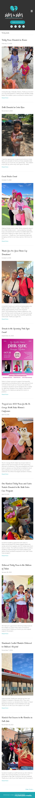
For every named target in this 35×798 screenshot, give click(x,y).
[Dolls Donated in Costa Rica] (17, 135)
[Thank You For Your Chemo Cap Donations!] (17, 282)
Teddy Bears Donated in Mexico (14, 40)
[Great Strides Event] (17, 204)
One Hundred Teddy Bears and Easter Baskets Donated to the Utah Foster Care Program (17, 487)
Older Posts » (29, 789)
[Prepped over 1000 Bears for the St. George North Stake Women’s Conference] (17, 438)
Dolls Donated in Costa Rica (13, 107)
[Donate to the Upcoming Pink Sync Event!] (17, 358)
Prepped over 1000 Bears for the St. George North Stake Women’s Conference (16, 408)
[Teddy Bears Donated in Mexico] (17, 67)
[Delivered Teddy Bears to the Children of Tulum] (17, 599)
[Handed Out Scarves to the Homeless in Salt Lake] (17, 748)
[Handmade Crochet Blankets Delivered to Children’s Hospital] (17, 674)
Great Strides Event (9, 176)
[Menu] (32, 11)
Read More (5, 98)
